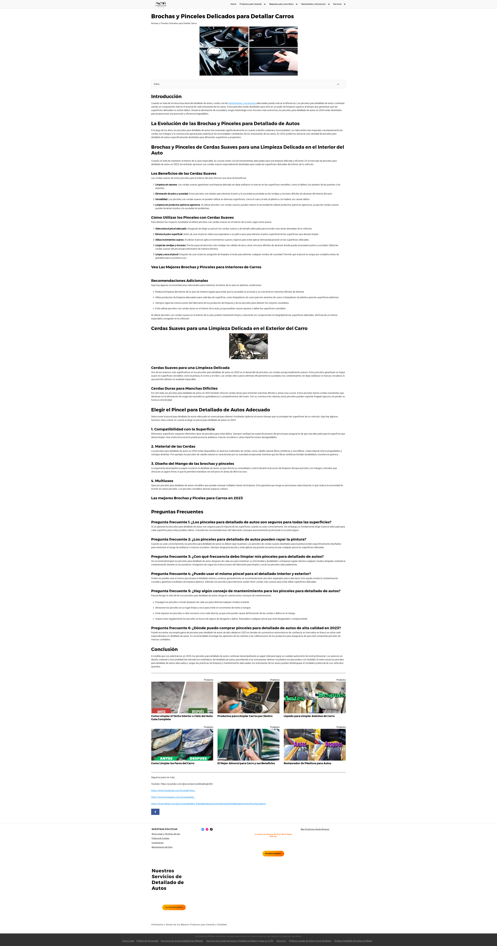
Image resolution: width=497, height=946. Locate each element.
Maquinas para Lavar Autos (281, 4)
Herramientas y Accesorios (313, 4)
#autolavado (221, 803)
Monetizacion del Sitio (162, 847)
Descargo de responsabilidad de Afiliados (182, 941)
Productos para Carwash (251, 4)
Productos (208, 680)
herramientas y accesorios (242, 103)
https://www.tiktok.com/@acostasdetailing (173, 803)
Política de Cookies (160, 838)
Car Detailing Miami (174, 907)
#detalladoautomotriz (239, 803)
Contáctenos (158, 843)
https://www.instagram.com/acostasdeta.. (173, 797)
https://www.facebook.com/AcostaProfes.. (173, 790)
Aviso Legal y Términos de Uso (166, 834)
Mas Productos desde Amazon (315, 829)
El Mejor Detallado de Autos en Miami (353, 941)
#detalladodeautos (205, 803)
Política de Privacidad (147, 941)
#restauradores (258, 803)
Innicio (233, 4)
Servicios (337, 4)
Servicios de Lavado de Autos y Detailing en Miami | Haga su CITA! (239, 941)
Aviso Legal (128, 941)
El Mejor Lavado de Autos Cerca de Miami (310, 941)
